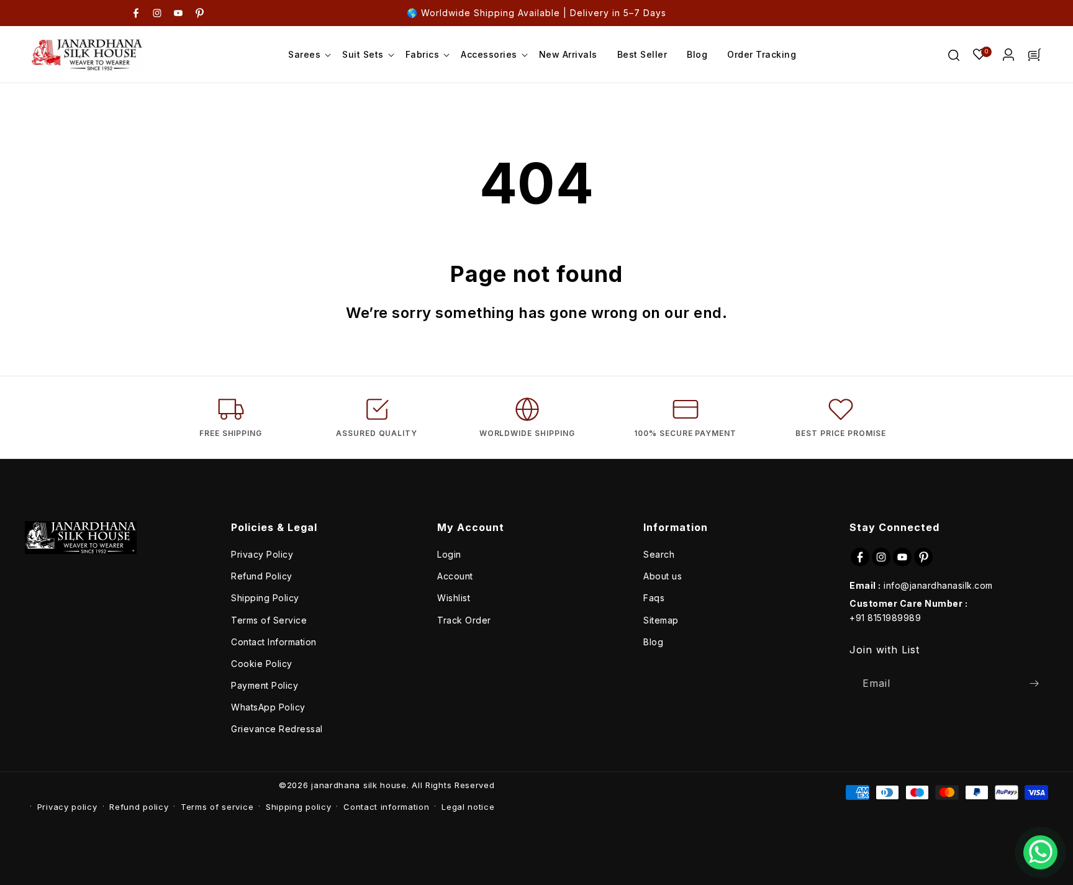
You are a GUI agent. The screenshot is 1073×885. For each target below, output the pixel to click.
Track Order (464, 620)
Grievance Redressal (277, 729)
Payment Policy (264, 685)
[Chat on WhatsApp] (1040, 852)
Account (455, 576)
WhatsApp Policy (268, 707)
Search (658, 554)
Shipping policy (299, 807)
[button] (305, 54)
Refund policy (138, 807)
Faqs (653, 597)
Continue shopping (600, 363)
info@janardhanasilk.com (938, 585)
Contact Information (274, 642)
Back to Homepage (470, 363)
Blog (653, 642)
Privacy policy (67, 807)
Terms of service (217, 807)
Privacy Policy (262, 554)
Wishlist (453, 597)
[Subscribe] (1034, 683)
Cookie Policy (261, 663)
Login (449, 554)
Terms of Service (269, 620)
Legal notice (467, 807)
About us (662, 576)
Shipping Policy (265, 597)
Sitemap (661, 620)
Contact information (386, 807)
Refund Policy (261, 576)
